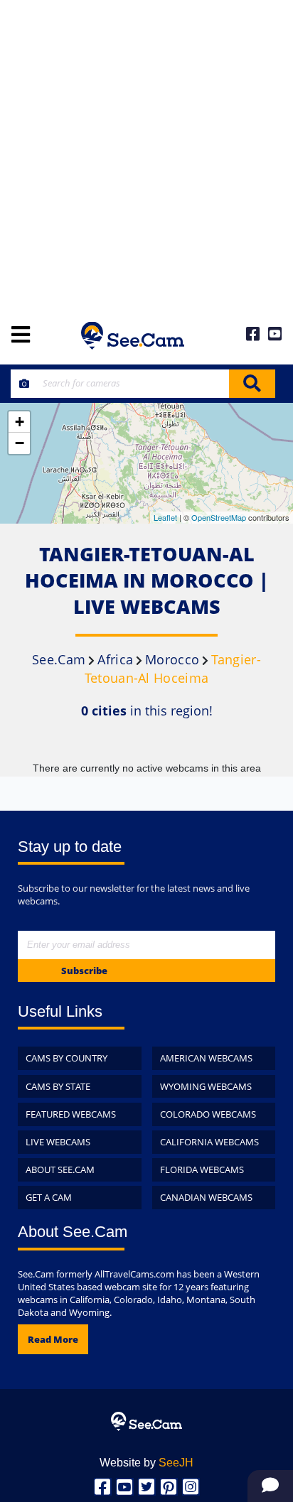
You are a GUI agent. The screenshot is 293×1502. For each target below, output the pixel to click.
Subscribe (84, 970)
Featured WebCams (71, 1114)
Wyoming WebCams (206, 1086)
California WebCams (209, 1141)
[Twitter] (147, 1487)
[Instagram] (191, 1487)
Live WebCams (58, 1141)
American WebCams (206, 1058)
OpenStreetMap (218, 517)
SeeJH (176, 1463)
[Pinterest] (169, 1487)
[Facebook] (103, 1487)
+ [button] (19, 422)
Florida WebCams (202, 1169)
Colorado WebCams (208, 1114)
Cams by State (58, 1086)
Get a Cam (49, 1197)
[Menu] (20, 335)
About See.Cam (60, 1169)
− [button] (19, 443)
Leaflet (165, 517)
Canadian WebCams (206, 1197)
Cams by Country (66, 1058)
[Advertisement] (146, 153)
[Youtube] (125, 1487)
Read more (53, 1339)
